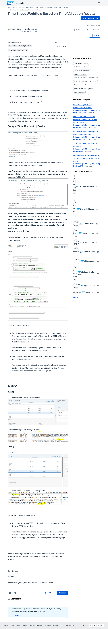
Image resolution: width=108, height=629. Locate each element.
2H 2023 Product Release (81, 70)
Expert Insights (78, 92)
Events (91, 88)
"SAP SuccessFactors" (80, 63)
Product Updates (61, 46)
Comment (15, 615)
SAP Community (12, 7)
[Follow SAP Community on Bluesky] (94, 625)
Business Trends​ (79, 78)
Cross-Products (93, 78)
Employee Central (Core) (89, 81)
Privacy (6, 625)
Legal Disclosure (36, 625)
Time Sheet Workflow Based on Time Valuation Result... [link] (25, 10)
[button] (90, 36)
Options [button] (82, 22)
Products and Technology (26, 7)
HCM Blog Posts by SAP (61, 7)
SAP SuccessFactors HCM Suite (18, 50)
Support (56, 625)
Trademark (47, 625)
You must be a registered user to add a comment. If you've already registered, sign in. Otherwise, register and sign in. (36, 610)
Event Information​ (79, 88)
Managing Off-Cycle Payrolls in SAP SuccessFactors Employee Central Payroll (86, 158)
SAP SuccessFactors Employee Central (20, 46)
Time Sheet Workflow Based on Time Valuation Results (52, 14)
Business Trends (79, 74)
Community (20, 3)
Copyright (25, 625)
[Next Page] (88, 94)
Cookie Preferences (67, 625)
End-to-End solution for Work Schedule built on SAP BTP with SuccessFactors (85, 119)
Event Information (79, 85)
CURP (76, 81)
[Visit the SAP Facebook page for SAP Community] (91, 625)
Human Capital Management (44, 7)
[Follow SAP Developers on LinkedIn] (102, 625)
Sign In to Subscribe (90, 18)
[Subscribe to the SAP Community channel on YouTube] (98, 625)
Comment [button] (63, 593)
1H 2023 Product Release (81, 67)
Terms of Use (15, 625)
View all (76, 298)
